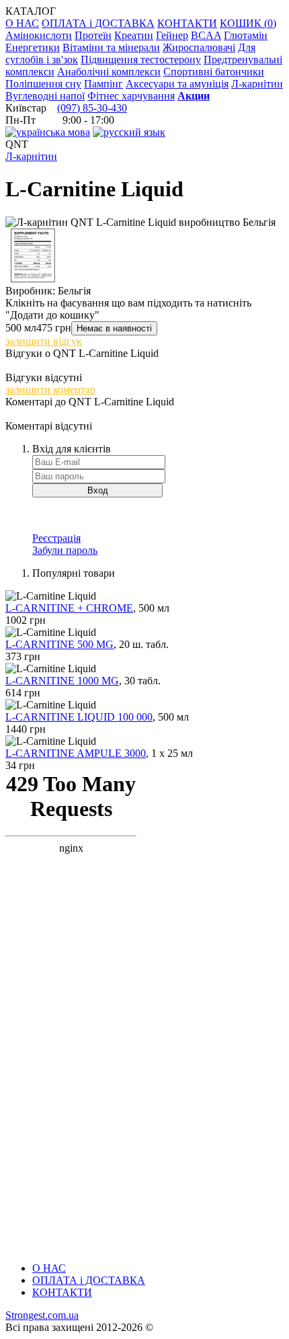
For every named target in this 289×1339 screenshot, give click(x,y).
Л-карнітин (257, 83)
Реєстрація (56, 538)
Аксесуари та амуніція (177, 83)
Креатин (133, 35)
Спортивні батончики (213, 71)
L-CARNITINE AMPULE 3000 (75, 753)
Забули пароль (64, 550)
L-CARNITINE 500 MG (59, 644)
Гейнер (172, 35)
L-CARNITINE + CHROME (69, 608)
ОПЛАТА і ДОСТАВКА (98, 23)
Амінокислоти (38, 35)
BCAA (206, 35)
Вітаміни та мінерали (111, 47)
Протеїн (93, 35)
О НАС (22, 23)
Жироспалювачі (199, 47)
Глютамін (245, 35)
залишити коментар (50, 389)
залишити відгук (43, 341)
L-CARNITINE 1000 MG (62, 680)
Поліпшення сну (43, 83)
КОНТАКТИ (187, 23)
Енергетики (32, 47)
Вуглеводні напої (45, 96)
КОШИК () (248, 23)
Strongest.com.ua (42, 1315)
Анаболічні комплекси (109, 71)
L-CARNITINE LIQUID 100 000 (79, 717)
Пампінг (103, 83)
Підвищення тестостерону (141, 59)
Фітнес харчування (131, 96)
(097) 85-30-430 (92, 108)
